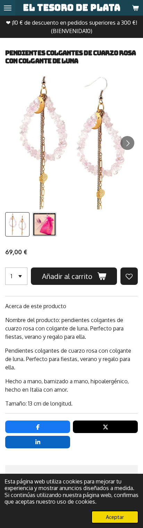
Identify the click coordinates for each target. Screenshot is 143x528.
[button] (17, 224)
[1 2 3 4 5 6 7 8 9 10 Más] (16, 276)
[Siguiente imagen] (127, 143)
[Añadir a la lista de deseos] (129, 276)
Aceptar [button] (115, 517)
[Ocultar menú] (7, 8)
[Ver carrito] (135, 8)
